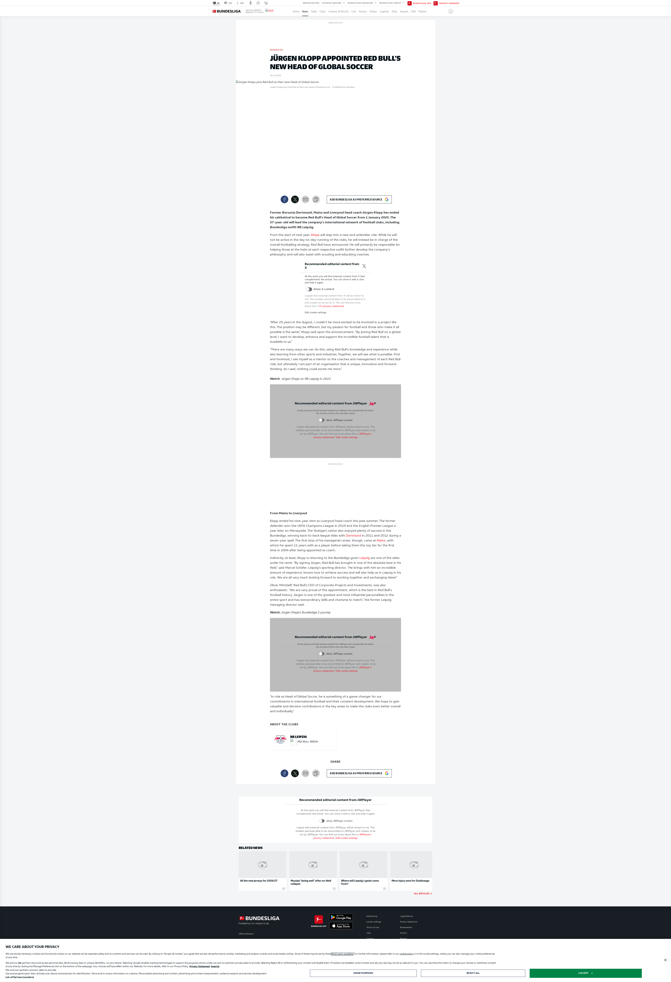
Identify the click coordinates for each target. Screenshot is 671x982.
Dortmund (353, 535)
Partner (403, 939)
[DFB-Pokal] (250, 3)
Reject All (473, 973)
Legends (384, 11)
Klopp (315, 235)
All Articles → (423, 893)
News (305, 11)
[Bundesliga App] (409, 3)
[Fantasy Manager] (436, 3)
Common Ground (332, 2)
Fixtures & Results (339, 11)
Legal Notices (406, 916)
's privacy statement (331, 306)
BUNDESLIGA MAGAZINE (361, 2)
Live (354, 11)
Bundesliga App (422, 3)
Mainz (381, 540)
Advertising (371, 916)
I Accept (583, 973)
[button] (449, 11)
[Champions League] (258, 3)
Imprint (403, 933)
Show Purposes (363, 973)
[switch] (309, 289)
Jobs (368, 933)
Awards (404, 11)
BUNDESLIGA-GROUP (390, 2)
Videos (373, 11)
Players (423, 11)
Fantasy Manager (449, 3)
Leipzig (364, 558)
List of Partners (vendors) (20, 977)
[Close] (665, 960)
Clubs (323, 11)
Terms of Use (372, 927)
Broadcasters (311, 2)
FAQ (413, 11)
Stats (394, 11)
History (363, 11)
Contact (370, 939)
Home (296, 11)
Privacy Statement (408, 922)
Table (314, 11)
